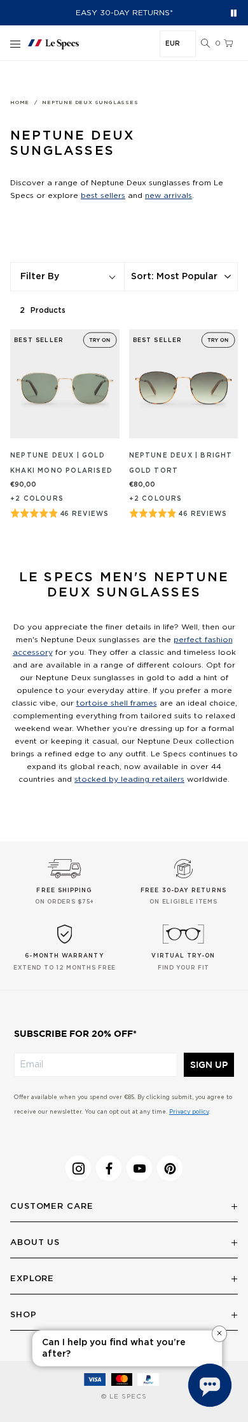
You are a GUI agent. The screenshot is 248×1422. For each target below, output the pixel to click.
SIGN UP (209, 1065)
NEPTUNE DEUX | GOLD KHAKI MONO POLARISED (61, 463)
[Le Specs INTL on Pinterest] (170, 1168)
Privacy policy (189, 1112)
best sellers (103, 195)
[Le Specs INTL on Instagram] (78, 1168)
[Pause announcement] (234, 13)
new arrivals (168, 195)
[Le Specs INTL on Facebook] (108, 1168)
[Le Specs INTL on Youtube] (139, 1168)
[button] (205, 44)
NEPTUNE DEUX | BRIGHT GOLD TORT (181, 463)
